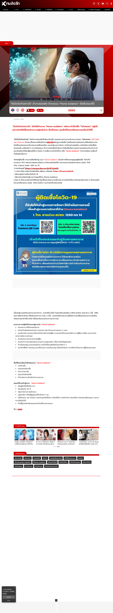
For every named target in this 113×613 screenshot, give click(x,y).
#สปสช (80, 458)
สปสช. (20, 409)
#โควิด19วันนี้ (52, 462)
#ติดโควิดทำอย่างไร (51, 466)
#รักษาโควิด (86, 462)
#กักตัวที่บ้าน (63, 462)
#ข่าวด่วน (27, 458)
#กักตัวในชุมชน (75, 462)
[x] (98, 3)
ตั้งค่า (8, 600)
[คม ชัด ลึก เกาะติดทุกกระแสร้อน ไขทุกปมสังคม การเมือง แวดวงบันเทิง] (56, 4)
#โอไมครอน (18, 466)
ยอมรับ (9, 597)
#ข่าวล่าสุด (18, 458)
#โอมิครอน (38, 466)
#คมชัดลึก (36, 458)
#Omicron (28, 466)
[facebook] (94, 3)
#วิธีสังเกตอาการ (70, 458)
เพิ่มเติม (5, 593)
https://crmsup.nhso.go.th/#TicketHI (41, 168)
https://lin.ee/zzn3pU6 (63, 171)
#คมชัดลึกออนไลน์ (56, 458)
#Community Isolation (22, 462)
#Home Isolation (39, 462)
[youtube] (103, 3)
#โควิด (45, 458)
